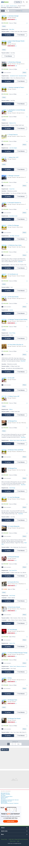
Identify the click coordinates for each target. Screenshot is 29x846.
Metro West (11, 29)
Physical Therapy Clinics (13, 583)
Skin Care (19, 470)
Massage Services (13, 5)
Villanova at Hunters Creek (22, 666)
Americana (17, 235)
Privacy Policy (4, 839)
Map (7, 10)
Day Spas (19, 246)
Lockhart (11, 310)
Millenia (11, 409)
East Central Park (13, 570)
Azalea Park (11, 188)
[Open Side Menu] (27, 2)
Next (18, 744)
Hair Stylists (24, 346)
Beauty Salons (20, 227)
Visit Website (21, 34)
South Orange (12, 487)
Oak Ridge (12, 235)
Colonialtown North (22, 75)
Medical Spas (4, 802)
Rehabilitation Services (21, 451)
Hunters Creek (13, 440)
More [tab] (2, 834)
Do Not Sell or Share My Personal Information (18, 839)
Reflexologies (24, 422)
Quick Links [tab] (4, 831)
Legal (18, 841)
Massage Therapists (12, 17)
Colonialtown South (14, 75)
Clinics (18, 608)
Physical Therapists (21, 275)
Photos (4, 26)
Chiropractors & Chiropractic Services (10, 799)
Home (2, 5)
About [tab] (2, 827)
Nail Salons (19, 346)
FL (4, 5)
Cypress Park (12, 643)
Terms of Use (12, 841)
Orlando (7, 5)
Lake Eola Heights (13, 147)
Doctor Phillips (12, 333)
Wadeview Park (12, 123)
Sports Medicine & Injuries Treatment (9, 803)
